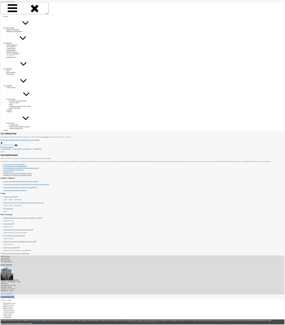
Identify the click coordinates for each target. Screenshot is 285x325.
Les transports (10, 74)
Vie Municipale (8, 43)
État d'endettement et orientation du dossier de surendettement (21, 168)
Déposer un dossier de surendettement (14, 164)
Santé (8, 70)
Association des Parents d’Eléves (18, 101)
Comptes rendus (11, 48)
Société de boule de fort (16, 128)
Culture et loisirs (11, 87)
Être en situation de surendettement (14, 235)
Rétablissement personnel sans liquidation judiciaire (18, 173)
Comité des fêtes (14, 125)
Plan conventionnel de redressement (13, 169)
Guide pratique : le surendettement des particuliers (18, 229)
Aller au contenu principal (8, 1)
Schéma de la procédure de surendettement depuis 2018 (19, 241)
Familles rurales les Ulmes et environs (19, 126)
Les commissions (11, 46)
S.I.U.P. (11, 104)
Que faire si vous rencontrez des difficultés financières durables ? (21, 181)
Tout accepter (36, 323)
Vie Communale (8, 85)
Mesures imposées (8, 171)
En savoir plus (50, 323)
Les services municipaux (13, 53)
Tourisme (9, 111)
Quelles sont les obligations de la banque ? (15, 190)
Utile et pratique (11, 72)
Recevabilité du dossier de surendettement (15, 166)
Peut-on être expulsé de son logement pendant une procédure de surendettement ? (27, 184)
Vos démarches (11, 55)
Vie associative (11, 123)
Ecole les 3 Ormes (14, 102)
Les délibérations (11, 50)
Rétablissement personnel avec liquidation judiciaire (18, 175)
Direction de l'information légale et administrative (15, 253)
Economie (9, 109)
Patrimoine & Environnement (14, 31)
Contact (6, 130)
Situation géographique (13, 29)
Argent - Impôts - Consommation (22, 148)
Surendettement (37, 148)
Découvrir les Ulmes (9, 28)
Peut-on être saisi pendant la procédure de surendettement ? (20, 187)
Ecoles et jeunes (11, 99)
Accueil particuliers (6, 148)
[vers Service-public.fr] (7, 147)
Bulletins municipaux (12, 52)
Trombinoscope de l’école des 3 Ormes (20, 106)
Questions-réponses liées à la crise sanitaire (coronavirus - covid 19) (22, 217)
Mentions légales (9, 264)
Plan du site (3, 264)
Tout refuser (43, 323)
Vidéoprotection (11, 57)
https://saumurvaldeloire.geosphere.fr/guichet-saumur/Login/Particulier (20, 140)
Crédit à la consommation (11, 196)
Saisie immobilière (8, 208)
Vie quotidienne (8, 68)
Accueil (6, 16)
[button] (7, 297)
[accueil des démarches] (1, 143)
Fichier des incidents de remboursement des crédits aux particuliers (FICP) (24, 202)
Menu (47, 13)
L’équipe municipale (12, 44)
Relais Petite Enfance (15, 108)
